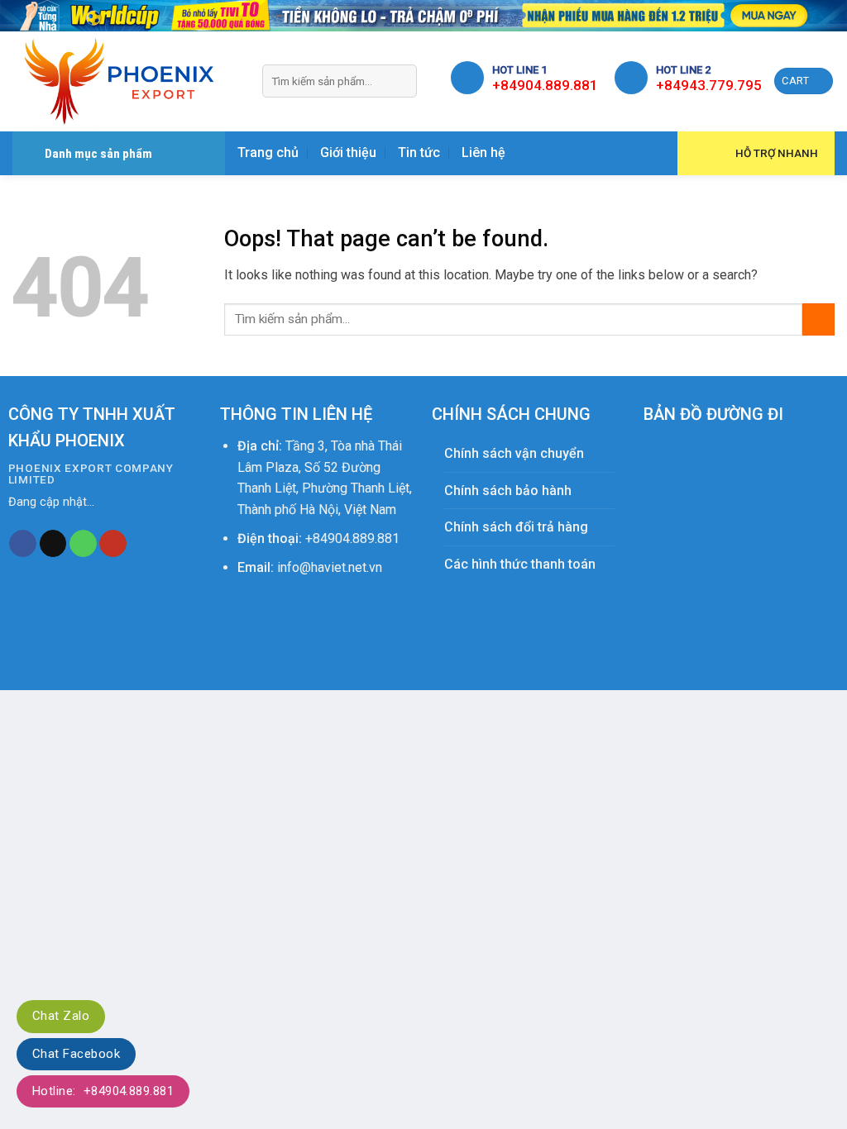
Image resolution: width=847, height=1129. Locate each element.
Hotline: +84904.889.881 (103, 1091)
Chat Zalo (60, 1015)
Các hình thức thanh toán (520, 564)
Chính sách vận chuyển (514, 453)
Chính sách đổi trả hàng (516, 527)
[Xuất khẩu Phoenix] (124, 81)
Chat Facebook (76, 1053)
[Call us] (83, 544)
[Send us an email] (53, 544)
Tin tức (419, 152)
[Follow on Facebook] (22, 544)
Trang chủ (268, 152)
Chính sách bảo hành (508, 490)
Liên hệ (483, 152)
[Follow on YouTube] (113, 544)
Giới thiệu (348, 152)
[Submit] (401, 81)
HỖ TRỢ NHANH (776, 153)
